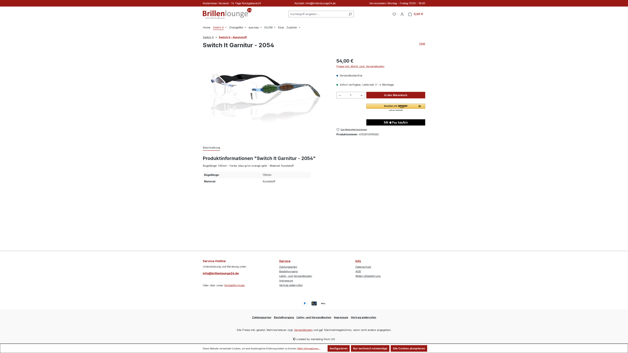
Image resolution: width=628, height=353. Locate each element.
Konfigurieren (339, 348)
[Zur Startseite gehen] (227, 13)
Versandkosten (303, 330)
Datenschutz (363, 267)
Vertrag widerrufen (291, 285)
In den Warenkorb (395, 95)
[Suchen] (350, 14)
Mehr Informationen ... (309, 348)
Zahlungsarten (288, 267)
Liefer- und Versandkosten (295, 276)
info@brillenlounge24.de (221, 273)
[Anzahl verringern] (339, 95)
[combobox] (317, 14)
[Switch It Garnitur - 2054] (266, 93)
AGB (358, 271)
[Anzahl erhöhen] (361, 95)
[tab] (211, 148)
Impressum (286, 280)
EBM (422, 43)
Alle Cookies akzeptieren (409, 348)
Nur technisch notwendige (370, 348)
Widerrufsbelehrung (367, 276)
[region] (266, 93)
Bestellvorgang (288, 271)
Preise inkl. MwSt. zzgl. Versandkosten (360, 66)
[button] (395, 107)
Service (284, 261)
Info (358, 261)
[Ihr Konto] (402, 14)
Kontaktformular (234, 285)
